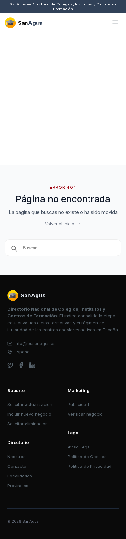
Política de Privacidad (89, 466)
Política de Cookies (87, 456)
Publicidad (78, 404)
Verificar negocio (85, 414)
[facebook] (21, 365)
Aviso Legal (79, 446)
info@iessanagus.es (35, 343)
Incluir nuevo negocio (29, 414)
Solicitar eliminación (27, 423)
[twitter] (10, 365)
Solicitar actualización (29, 404)
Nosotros (16, 456)
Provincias (17, 485)
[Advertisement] (63, 98)
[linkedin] (32, 365)
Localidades (19, 475)
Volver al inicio (59, 223)
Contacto (16, 466)
